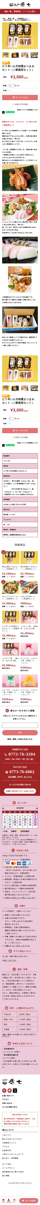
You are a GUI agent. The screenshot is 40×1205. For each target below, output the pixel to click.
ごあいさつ (6, 1135)
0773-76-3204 (22, 754)
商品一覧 (11, 18)
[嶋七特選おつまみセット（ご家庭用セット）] (29, 562)
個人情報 (5, 1175)
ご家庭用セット (22, 18)
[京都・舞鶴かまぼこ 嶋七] (20, 6)
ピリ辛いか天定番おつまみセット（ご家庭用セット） (10, 628)
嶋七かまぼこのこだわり (12, 1139)
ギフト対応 (6, 1164)
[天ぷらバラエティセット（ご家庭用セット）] (10, 592)
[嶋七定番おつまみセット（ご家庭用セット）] (10, 562)
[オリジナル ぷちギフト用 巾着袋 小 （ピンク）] (29, 654)
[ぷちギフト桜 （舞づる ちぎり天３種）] (10, 654)
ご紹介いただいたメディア (13, 1154)
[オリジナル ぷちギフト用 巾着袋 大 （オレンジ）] (29, 686)
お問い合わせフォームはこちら (20, 791)
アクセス (5, 1099)
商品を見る (25, 636)
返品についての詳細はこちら (27, 110)
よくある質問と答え (9, 1107)
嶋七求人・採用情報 (10, 1158)
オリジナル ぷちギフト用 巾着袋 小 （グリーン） (10, 692)
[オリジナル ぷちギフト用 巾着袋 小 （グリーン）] (10, 686)
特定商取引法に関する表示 (13, 1172)
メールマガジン (8, 1168)
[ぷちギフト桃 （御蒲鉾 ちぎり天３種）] (29, 622)
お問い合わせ (7, 1103)
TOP (4, 18)
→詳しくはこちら (9, 960)
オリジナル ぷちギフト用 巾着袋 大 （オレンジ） (29, 692)
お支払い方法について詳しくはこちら (20, 897)
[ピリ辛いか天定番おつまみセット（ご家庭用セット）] (10, 622)
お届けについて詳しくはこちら (17, 946)
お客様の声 (6, 1150)
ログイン (14, 1202)
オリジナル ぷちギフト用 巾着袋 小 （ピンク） (29, 660)
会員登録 (8, 1202)
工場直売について (9, 1142)
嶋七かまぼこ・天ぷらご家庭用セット (17, 20)
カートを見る (30, 1200)
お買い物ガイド (8, 1095)
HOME (3, 1202)
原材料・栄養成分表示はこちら (14, 534)
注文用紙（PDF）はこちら (20, 776)
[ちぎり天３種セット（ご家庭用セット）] (29, 592)
